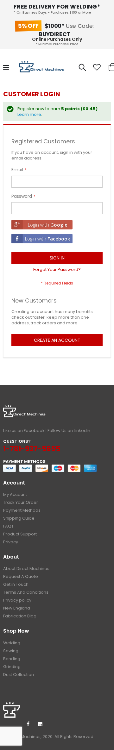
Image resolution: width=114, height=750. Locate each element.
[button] (97, 67)
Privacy (10, 542)
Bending (11, 659)
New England (16, 608)
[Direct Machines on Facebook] (28, 724)
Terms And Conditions (25, 592)
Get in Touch (15, 584)
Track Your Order (20, 502)
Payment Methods (22, 510)
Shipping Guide (19, 518)
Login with (47, 225)
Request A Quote (20, 576)
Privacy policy (17, 600)
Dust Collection (18, 675)
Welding (11, 643)
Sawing (10, 651)
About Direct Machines (26, 569)
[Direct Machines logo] (42, 67)
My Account (15, 494)
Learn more (29, 114)
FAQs (8, 526)
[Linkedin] (40, 724)
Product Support (20, 534)
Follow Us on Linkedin (69, 431)
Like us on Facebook (24, 431)
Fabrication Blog (19, 616)
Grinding (12, 667)
